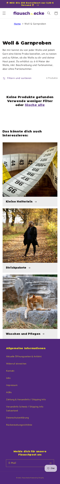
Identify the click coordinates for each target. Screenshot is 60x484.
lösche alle (35, 105)
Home (17, 24)
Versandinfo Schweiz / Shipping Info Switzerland (24, 409)
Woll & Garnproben (35, 24)
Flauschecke (26, 478)
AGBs (9, 392)
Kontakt (10, 371)
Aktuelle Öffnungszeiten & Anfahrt (24, 356)
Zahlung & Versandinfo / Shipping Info (26, 399)
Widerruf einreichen (16, 364)
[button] (4, 13)
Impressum (12, 385)
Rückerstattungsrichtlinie (19, 425)
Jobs (8, 378)
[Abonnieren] (50, 463)
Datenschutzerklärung (17, 418)
